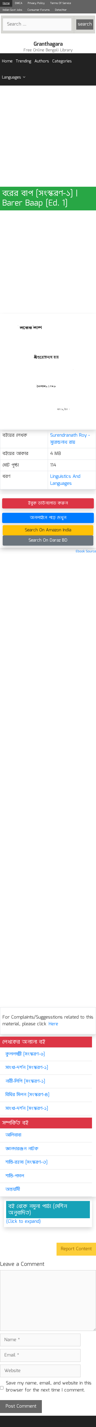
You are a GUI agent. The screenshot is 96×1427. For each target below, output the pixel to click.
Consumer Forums (38, 10)
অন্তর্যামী (12, 1189)
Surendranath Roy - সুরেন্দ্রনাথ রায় (70, 439)
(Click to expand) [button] (23, 1221)
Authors (41, 61)
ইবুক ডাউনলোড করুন (48, 503)
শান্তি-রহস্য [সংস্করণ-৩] (26, 1162)
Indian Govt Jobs (12, 10)
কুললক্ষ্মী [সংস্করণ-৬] (25, 1054)
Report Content (76, 1249)
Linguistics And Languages (65, 480)
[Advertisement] (48, 136)
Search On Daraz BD (48, 540)
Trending (23, 61)
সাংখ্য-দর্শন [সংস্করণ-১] (26, 1067)
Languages (11, 77)
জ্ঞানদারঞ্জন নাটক (21, 1149)
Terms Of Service (60, 3)
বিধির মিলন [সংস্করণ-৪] (27, 1094)
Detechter (61, 10)
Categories (62, 61)
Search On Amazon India (48, 530)
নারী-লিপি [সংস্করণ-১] (25, 1081)
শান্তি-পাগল (14, 1176)
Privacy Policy (36, 3)
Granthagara (48, 44)
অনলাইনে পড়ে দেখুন (48, 517)
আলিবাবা (13, 1135)
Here (53, 1024)
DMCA (18, 3)
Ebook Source (86, 551)
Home (6, 3)
